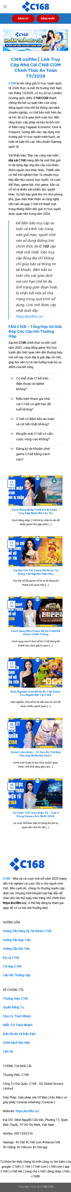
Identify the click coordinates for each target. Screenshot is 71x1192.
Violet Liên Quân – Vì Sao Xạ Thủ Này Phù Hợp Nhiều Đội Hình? (36, 754)
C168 (12, 83)
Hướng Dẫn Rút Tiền (16, 949)
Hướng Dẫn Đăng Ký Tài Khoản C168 (27, 931)
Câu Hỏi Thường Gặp (16, 975)
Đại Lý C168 (11, 957)
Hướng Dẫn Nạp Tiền (17, 940)
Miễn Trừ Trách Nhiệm (17, 1025)
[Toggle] (12, 379)
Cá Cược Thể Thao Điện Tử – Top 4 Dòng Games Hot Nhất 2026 (35, 814)
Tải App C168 (12, 966)
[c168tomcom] (36, 6)
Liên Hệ (8, 1051)
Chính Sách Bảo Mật (16, 1042)
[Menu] (5, 6)
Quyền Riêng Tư (13, 1007)
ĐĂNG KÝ (23, 18)
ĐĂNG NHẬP (48, 18)
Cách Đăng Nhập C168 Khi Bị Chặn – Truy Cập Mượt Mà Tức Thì (35, 511)
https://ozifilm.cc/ (29, 316)
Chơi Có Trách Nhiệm (17, 1016)
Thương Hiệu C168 (15, 998)
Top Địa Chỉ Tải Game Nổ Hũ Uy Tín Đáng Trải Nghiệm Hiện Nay (35, 572)
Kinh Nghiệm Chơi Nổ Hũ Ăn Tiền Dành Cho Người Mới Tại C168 (35, 693)
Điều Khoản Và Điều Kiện (19, 1034)
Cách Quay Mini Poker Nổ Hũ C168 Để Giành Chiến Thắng (35, 632)
